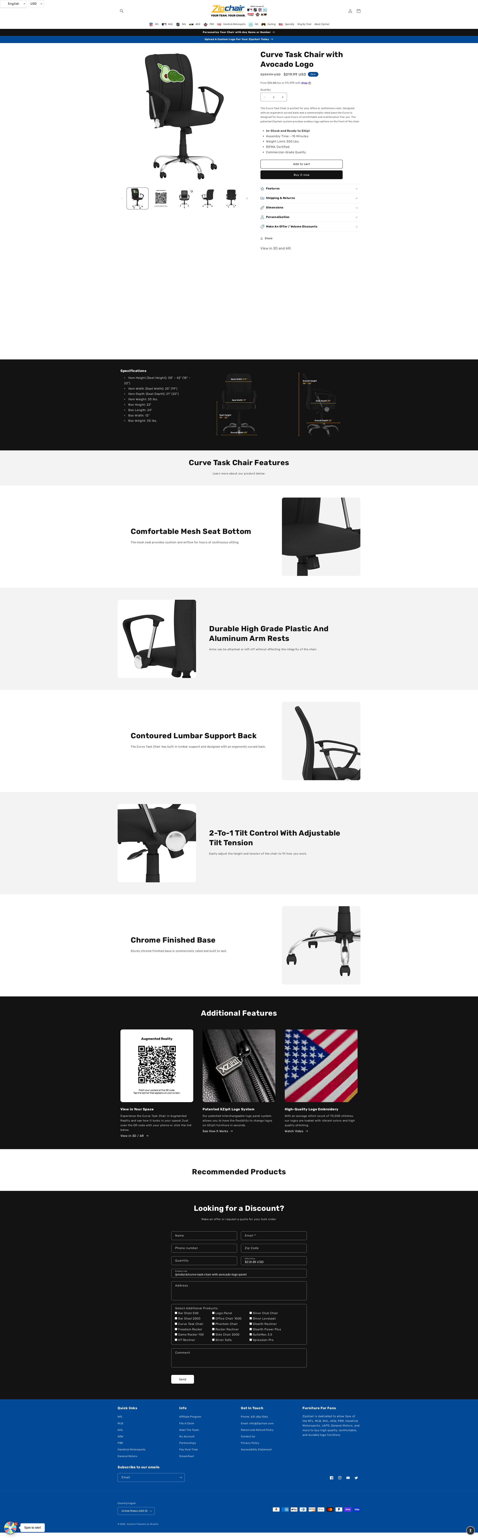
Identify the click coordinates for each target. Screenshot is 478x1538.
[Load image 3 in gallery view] (207, 198)
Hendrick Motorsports (131, 1449)
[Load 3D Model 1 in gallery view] (184, 198)
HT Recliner (186, 1340)
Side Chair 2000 (227, 1334)
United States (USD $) (134, 1510)
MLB (120, 1423)
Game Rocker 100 (191, 1334)
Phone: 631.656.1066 (254, 1416)
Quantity (265, 89)
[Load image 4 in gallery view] (231, 198)
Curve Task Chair (191, 1324)
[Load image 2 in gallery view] (161, 198)
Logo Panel (223, 1313)
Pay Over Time (188, 1449)
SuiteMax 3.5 (262, 1334)
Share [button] (269, 238)
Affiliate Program (190, 1416)
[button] (122, 11)
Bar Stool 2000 (189, 1318)
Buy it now (302, 175)
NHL (120, 1430)
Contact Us (248, 1436)
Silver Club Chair (265, 1313)
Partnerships (187, 1443)
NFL (120, 1416)
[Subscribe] (180, 1477)
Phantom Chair (226, 1324)
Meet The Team (189, 1430)
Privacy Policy (250, 1443)
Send (182, 1379)
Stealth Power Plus (267, 1329)
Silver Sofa (223, 1340)
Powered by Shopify (148, 1524)
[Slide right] (247, 198)
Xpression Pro (263, 1340)
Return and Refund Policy (257, 1430)
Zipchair (131, 1524)
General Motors (127, 1456)
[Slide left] (122, 198)
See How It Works (215, 1131)
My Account (187, 1436)
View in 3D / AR (132, 1136)
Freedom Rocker (190, 1329)
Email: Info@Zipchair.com (257, 1423)
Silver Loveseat (264, 1318)
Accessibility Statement (256, 1449)
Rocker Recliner (227, 1329)
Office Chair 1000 (228, 1318)
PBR (120, 1443)
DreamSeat (186, 1456)
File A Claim (186, 1423)
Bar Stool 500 (188, 1313)
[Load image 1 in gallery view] (137, 198)
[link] (239, 404)
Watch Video (294, 1131)
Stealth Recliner (265, 1324)
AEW (120, 1436)
